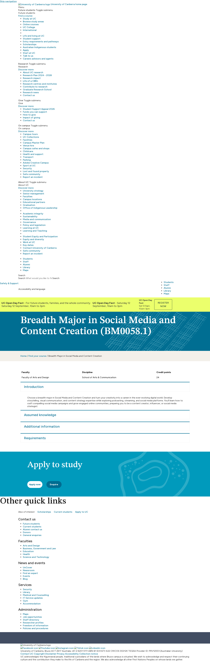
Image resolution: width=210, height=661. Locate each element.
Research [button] (23, 63)
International (30, 30)
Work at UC (29, 242)
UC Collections (31, 137)
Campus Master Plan (33, 142)
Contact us (29, 95)
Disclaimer (50, 653)
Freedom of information (35, 625)
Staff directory (31, 619)
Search (21, 278)
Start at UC (29, 53)
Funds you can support (35, 111)
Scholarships (29, 44)
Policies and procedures (35, 628)
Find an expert (30, 573)
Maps (25, 270)
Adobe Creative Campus (36, 162)
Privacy (61, 653)
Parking (27, 159)
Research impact (32, 78)
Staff (26, 261)
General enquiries (32, 535)
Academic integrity (33, 213)
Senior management (33, 193)
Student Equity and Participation (40, 236)
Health (26, 554)
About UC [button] (23, 182)
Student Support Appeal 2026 (39, 109)
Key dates (28, 245)
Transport (28, 157)
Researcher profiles (33, 622)
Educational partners (34, 202)
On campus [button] (24, 125)
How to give (29, 114)
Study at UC (29, 18)
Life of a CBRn (30, 81)
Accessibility (72, 653)
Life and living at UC (33, 35)
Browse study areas (33, 21)
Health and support (33, 154)
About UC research (33, 72)
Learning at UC (31, 228)
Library (26, 267)
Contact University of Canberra (40, 248)
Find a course (25, 15)
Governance (29, 222)
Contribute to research (35, 86)
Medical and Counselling (36, 595)
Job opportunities (32, 617)
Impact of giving (31, 117)
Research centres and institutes (40, 83)
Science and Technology (36, 557)
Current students (63, 512)
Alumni (26, 264)
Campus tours (30, 134)
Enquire (54, 484)
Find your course (37, 356)
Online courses (31, 24)
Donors (27, 532)
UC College (29, 27)
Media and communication (37, 219)
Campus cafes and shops (36, 148)
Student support (31, 38)
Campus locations (32, 199)
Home (23, 356)
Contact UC (26, 653)
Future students (31, 523)
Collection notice (88, 653)
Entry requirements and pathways (41, 41)
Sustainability (30, 216)
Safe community (31, 174)
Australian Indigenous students (39, 47)
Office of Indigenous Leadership (40, 208)
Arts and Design (31, 545)
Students (28, 258)
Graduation (29, 205)
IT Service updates (33, 598)
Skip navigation (8, 1)
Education (28, 551)
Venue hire (28, 145)
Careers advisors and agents (38, 58)
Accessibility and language (31, 289)
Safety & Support (9, 283)
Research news (31, 92)
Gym (25, 600)
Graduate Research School (37, 89)
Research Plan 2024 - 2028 (37, 75)
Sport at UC (29, 165)
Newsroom (28, 570)
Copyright (39, 653)
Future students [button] (26, 10)
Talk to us (28, 55)
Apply (26, 50)
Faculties (27, 196)
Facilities (27, 139)
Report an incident (33, 177)
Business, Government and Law (39, 548)
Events (26, 576)
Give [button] (20, 100)
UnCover (27, 567)
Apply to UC (81, 512)
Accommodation (32, 603)
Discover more (26, 69)
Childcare (28, 151)
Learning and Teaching (35, 230)
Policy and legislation (34, 225)
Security (27, 168)
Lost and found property (36, 171)
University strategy (33, 190)
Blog (25, 579)
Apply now (35, 484)
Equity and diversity (33, 239)
